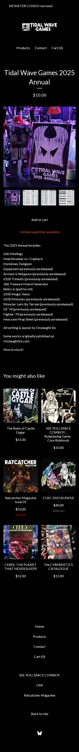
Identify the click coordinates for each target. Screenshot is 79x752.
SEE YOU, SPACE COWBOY (39, 675)
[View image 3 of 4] (48, 197)
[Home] (39, 27)
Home (39, 626)
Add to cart (39, 220)
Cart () (57, 48)
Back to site (39, 714)
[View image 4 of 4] (66, 197)
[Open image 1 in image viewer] (39, 146)
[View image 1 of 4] (12, 197)
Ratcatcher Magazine (39, 695)
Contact (41, 48)
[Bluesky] (39, 733)
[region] (39, 6)
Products (23, 48)
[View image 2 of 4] (30, 197)
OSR (39, 685)
